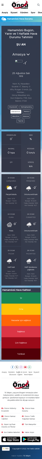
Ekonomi (12, 374)
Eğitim (20, 374)
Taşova (20, 121)
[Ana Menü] (2, 5)
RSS (7, 449)
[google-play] (31, 440)
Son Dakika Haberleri (12, 432)
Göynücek (13, 107)
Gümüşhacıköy (26, 107)
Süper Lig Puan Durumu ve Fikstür (8, 426)
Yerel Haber (28, 374)
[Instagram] (21, 367)
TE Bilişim (26, 456)
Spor (33, 13)
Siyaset (14, 13)
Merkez (27, 111)
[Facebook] (12, 367)
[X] (17, 367)
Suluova (26, 116)
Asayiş (5, 13)
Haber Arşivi (29, 432)
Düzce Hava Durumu (28, 410)
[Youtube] (25, 367)
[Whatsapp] (29, 367)
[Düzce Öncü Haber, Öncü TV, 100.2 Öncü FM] (20, 5)
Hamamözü (15, 111)
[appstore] (11, 440)
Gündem (24, 13)
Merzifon (15, 116)
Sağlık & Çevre (21, 372)
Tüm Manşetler (30, 424)
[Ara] (38, 5)
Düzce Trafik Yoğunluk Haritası (28, 417)
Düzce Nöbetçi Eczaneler (8, 410)
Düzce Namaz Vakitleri (8, 417)
